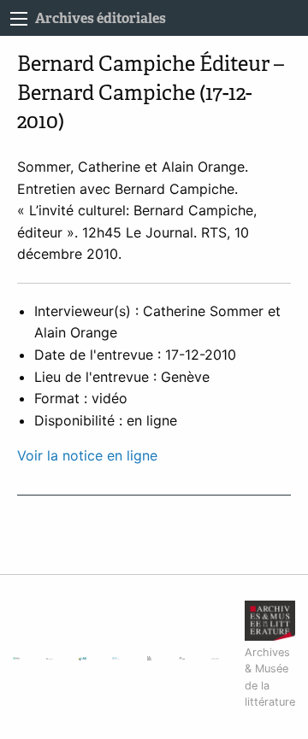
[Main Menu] (18, 19)
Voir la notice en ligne (87, 455)
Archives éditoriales (100, 18)
